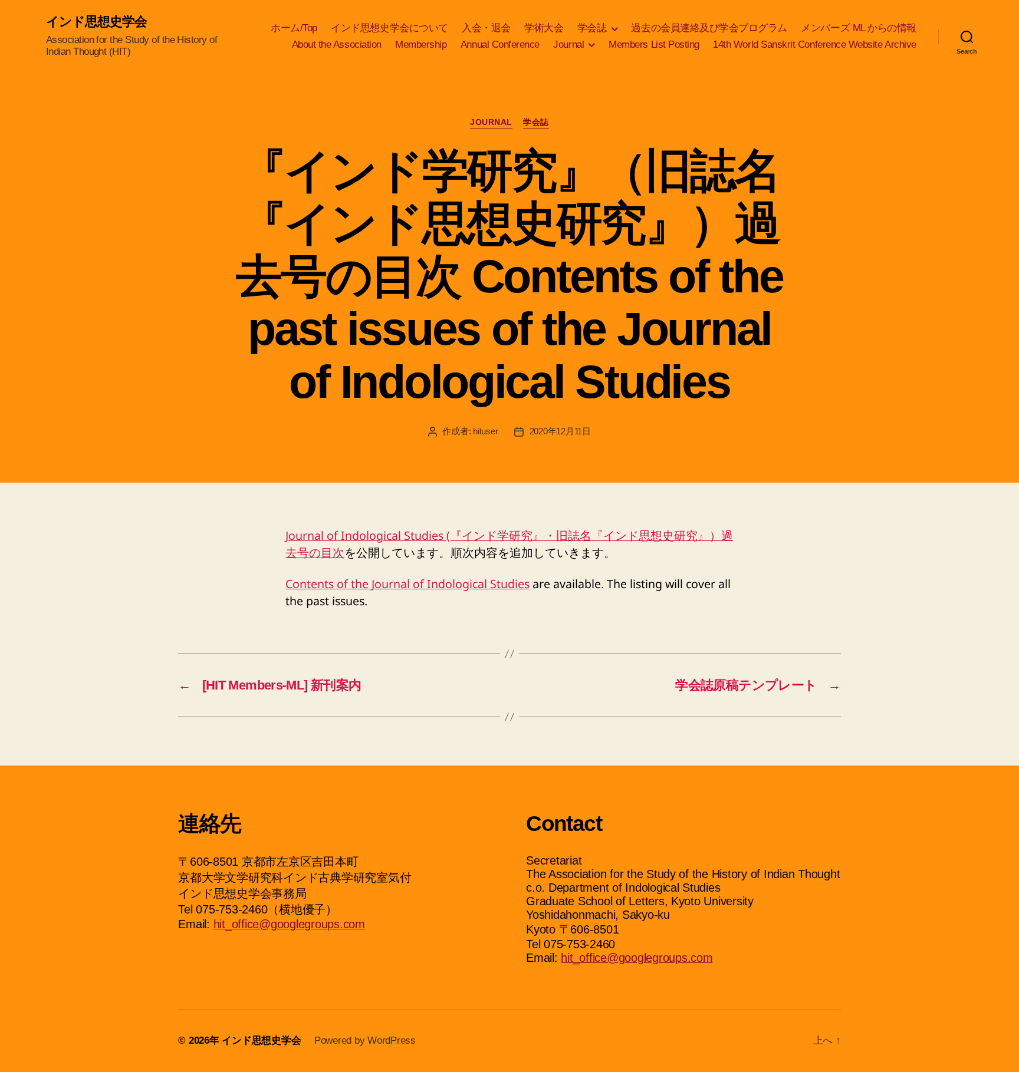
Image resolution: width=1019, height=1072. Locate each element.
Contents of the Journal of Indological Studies (407, 584)
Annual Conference (500, 44)
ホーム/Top (294, 28)
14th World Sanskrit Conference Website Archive (814, 44)
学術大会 (543, 28)
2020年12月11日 (560, 431)
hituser (485, 431)
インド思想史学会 (96, 21)
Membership (420, 44)
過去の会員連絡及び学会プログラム (709, 28)
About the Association (337, 44)
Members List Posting (654, 44)
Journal (568, 44)
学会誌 (592, 28)
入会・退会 (486, 28)
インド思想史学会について (389, 28)
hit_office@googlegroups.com (289, 924)
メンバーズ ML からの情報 (858, 28)
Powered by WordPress (365, 1040)
